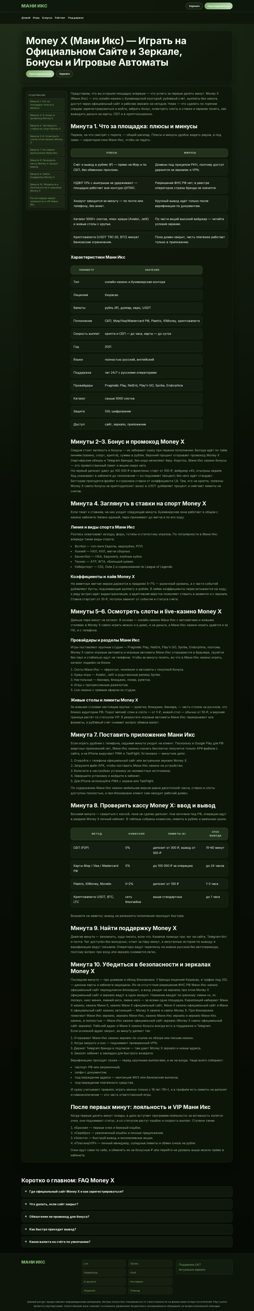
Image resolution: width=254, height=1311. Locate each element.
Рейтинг (60, 17)
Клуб (133, 1272)
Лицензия (89, 1290)
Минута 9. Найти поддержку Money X (42, 175)
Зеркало (194, 5)
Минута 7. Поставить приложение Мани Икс (44, 151)
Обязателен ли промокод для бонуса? (59, 1216)
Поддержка (75, 17)
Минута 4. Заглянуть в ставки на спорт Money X (45, 127)
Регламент (136, 1281)
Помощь (135, 1290)
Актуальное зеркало (192, 1269)
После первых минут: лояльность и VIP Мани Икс (44, 201)
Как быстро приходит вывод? (52, 1229)
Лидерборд (90, 1272)
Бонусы (47, 17)
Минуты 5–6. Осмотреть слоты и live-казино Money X (46, 139)
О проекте (90, 1281)
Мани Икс (34, 6)
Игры (36, 17)
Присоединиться (219, 5)
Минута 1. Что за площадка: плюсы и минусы (42, 104)
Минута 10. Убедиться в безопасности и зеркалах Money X (46, 187)
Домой (25, 17)
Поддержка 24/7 (190, 1264)
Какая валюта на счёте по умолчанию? (59, 1242)
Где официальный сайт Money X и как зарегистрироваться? (76, 1191)
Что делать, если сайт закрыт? (53, 1204)
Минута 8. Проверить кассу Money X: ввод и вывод (44, 163)
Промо (134, 1263)
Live (86, 1263)
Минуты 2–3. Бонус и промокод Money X (42, 117)
